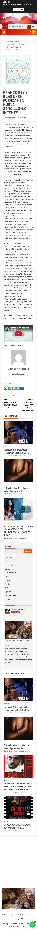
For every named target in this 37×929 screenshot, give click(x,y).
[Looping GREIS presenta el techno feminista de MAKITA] (18, 432)
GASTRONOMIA (11, 573)
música (13, 395)
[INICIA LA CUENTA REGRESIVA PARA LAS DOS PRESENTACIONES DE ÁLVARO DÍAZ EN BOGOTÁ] (18, 766)
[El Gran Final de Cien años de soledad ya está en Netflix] (18, 470)
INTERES (8, 576)
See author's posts (18, 374)
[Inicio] (4, 32)
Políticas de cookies (27, 915)
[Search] (30, 32)
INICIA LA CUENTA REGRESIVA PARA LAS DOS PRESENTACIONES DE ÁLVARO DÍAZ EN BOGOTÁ (18, 786)
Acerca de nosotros (9, 5)
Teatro (7, 599)
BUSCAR (28, 551)
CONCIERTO (9, 558)
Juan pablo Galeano (10, 117)
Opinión (8, 592)
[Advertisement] (18, 862)
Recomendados (10, 595)
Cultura (7, 561)
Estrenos (5, 88)
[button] (9, 32)
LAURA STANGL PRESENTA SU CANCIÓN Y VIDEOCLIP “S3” (27, 405)
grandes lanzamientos (21, 393)
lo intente (7, 395)
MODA (7, 580)
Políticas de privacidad (10, 915)
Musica (7, 584)
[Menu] (9, 32)
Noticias (8, 588)
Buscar (8, 546)
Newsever (12, 926)
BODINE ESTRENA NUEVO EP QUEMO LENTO (10, 403)
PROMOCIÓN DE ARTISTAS (26, 5)
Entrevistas (9, 565)
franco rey (10, 393)
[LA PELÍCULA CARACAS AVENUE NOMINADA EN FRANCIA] (18, 807)
